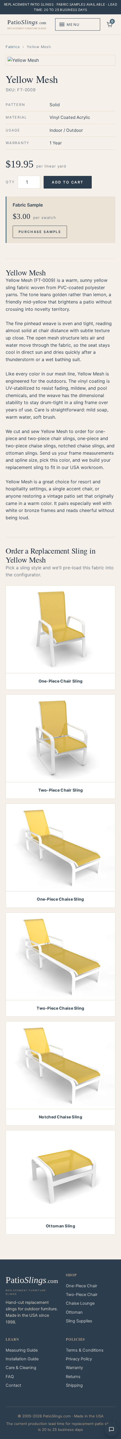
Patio (26, 24)
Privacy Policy (79, 1358)
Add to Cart (68, 182)
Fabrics (13, 46)
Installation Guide (22, 1358)
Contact (13, 1385)
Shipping (74, 1385)
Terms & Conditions (85, 1350)
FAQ (10, 1376)
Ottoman (74, 1312)
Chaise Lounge (80, 1303)
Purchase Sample (40, 232)
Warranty (74, 1367)
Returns (73, 1376)
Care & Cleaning (21, 1367)
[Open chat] (111, 1429)
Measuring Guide (22, 1350)
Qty (10, 182)
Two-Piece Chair (81, 1294)
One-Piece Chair (81, 1285)
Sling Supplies (79, 1321)
